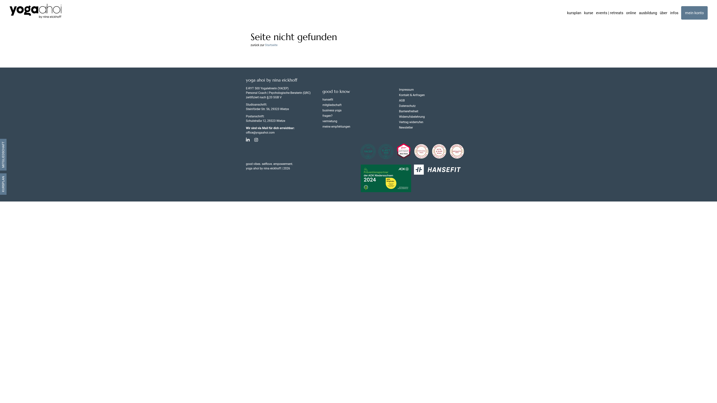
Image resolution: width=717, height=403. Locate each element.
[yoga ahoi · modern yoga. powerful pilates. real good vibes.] (35, 12)
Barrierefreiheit (408, 111)
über (663, 13)
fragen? (327, 116)
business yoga (332, 110)
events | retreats (609, 13)
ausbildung (648, 13)
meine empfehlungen (336, 126)
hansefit (327, 99)
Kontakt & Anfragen (412, 95)
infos (674, 13)
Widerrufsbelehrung (412, 116)
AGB (402, 100)
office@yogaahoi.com (260, 132)
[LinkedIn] (248, 140)
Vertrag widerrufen (411, 122)
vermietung (329, 121)
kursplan (574, 13)
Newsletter (406, 127)
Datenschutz (407, 106)
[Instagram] (256, 140)
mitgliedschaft (332, 105)
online (631, 13)
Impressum (406, 89)
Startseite (271, 45)
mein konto (694, 13)
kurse (588, 13)
